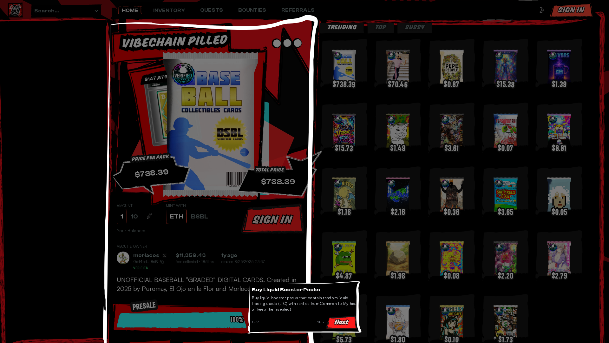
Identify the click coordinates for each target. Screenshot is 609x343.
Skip (322, 323)
